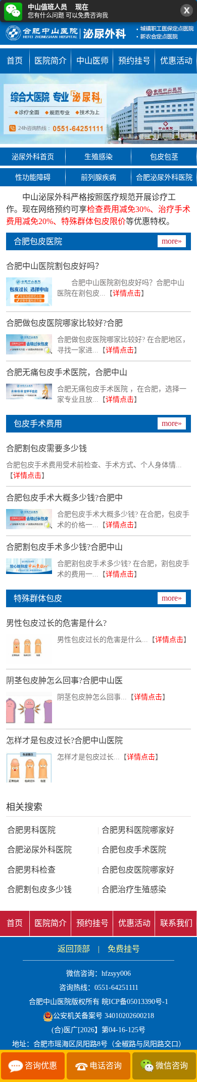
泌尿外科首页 (33, 157)
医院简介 (50, 60)
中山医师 (92, 60)
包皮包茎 (164, 157)
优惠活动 (176, 60)
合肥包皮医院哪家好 (135, 869)
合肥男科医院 (31, 830)
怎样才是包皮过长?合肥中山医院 (64, 740)
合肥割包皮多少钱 (39, 889)
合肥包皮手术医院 (131, 849)
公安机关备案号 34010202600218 (103, 1016)
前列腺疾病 (98, 177)
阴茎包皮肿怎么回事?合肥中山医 (64, 680)
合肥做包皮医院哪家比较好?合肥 (64, 323)
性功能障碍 (33, 177)
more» (172, 241)
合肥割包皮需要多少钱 (46, 448)
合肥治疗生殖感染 (131, 889)
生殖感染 (98, 157)
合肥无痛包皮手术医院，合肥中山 (66, 372)
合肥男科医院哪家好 (135, 830)
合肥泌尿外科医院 (164, 177)
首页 (15, 60)
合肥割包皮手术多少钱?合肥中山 (64, 547)
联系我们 (176, 923)
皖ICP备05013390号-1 (135, 1001)
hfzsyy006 (116, 973)
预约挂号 (134, 60)
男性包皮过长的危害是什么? (56, 623)
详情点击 (127, 293)
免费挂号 (124, 949)
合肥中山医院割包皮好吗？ (54, 266)
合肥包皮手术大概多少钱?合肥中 (64, 497)
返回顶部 (74, 949)
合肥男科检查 (31, 869)
